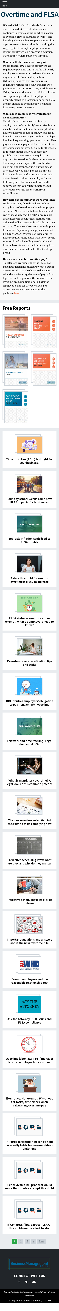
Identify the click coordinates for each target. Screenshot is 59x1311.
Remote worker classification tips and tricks (29, 663)
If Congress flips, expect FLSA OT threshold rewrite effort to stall (29, 1226)
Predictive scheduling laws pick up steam (30, 901)
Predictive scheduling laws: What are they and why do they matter (29, 861)
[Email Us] (34, 1282)
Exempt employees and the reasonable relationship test (29, 981)
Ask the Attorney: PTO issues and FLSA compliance (29, 1020)
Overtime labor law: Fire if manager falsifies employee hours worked (29, 1060)
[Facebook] (19, 1282)
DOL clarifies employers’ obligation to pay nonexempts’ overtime (29, 702)
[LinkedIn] (26, 1282)
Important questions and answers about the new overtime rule (29, 941)
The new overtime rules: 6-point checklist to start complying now (30, 822)
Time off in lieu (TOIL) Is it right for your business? (29, 461)
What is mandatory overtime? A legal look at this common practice (29, 782)
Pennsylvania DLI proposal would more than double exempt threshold (29, 1186)
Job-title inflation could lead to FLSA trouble (29, 540)
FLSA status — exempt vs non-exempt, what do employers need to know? (29, 621)
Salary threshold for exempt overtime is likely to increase (29, 580)
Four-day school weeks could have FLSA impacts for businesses (29, 500)
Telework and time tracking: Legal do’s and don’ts (29, 742)
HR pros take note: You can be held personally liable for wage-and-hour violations (29, 1145)
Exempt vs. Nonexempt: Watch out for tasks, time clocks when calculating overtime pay (29, 1101)
